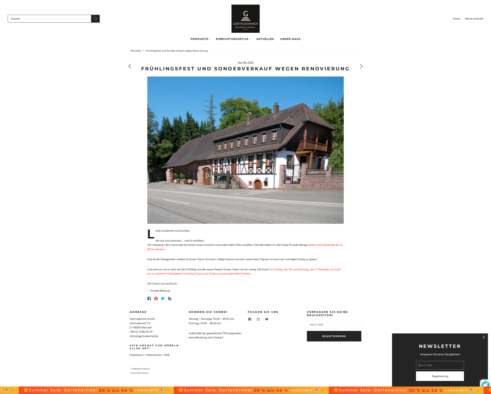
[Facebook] (149, 298)
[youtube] (266, 319)
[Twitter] (162, 298)
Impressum (137, 355)
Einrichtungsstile (232, 39)
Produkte (199, 39)
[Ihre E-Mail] (334, 324)
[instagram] (258, 319)
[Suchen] (49, 18)
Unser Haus (290, 39)
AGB (166, 355)
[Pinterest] (155, 298)
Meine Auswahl (474, 18)
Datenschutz (153, 355)
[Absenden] (95, 18)
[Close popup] (483, 337)
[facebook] (250, 319)
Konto (456, 18)
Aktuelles (265, 39)
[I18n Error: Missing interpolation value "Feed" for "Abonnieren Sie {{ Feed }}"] (169, 298)
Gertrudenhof (143, 369)
